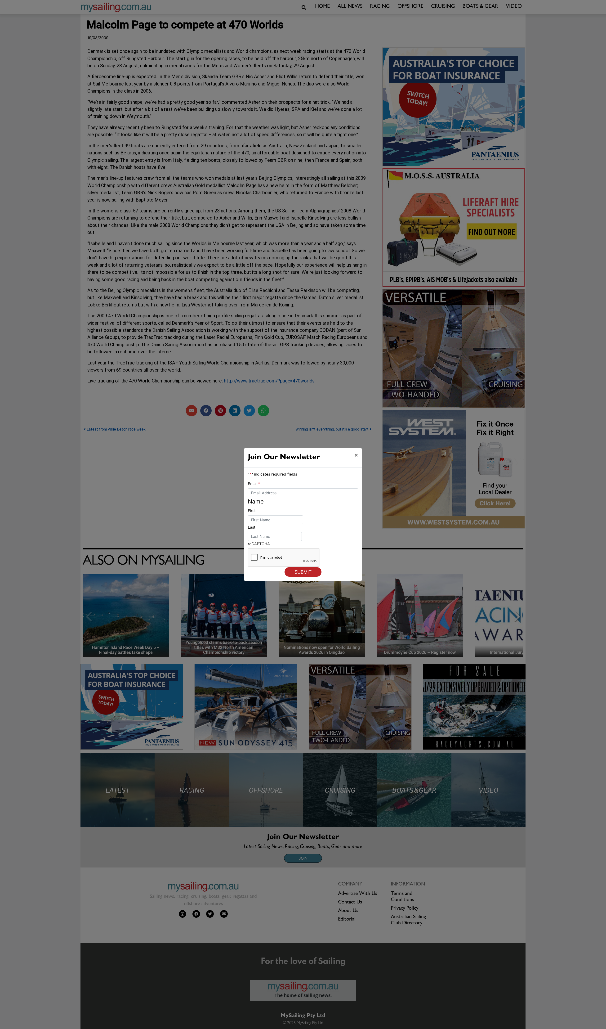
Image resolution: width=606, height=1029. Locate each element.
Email (254, 483)
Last (251, 527)
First (252, 510)
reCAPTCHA (259, 543)
